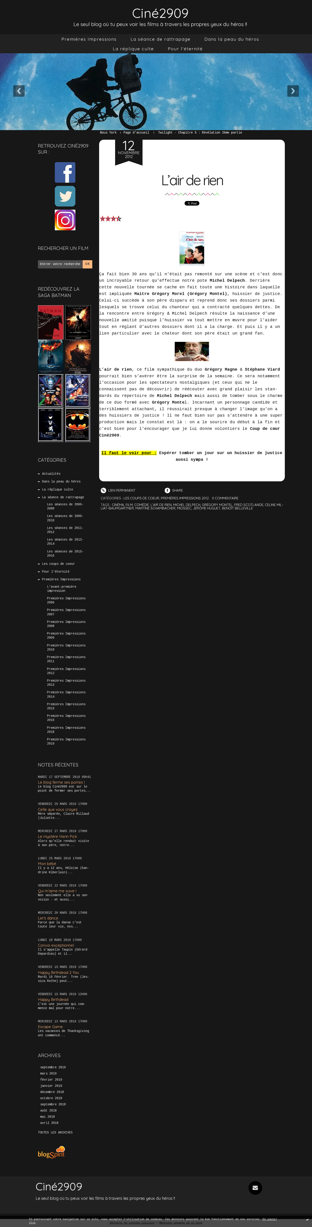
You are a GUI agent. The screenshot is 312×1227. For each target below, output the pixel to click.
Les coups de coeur (58, 564)
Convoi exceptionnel (56, 945)
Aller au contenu (23, 9)
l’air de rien (161, 505)
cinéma (118, 505)
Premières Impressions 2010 (66, 647)
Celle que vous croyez (57, 809)
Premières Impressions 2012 (66, 671)
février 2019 (51, 1080)
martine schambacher (155, 508)
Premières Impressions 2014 (66, 694)
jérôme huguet (206, 508)
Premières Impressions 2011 (66, 659)
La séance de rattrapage (160, 39)
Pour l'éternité (185, 48)
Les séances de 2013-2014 (65, 542)
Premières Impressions (89, 39)
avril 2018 (49, 1123)
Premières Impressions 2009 (66, 636)
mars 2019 (48, 1073)
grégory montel (217, 505)
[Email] (255, 1188)
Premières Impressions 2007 (66, 612)
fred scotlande (248, 505)
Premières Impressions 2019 (66, 741)
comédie (141, 505)
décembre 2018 (52, 1092)
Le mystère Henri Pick (57, 836)
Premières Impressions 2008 (66, 624)
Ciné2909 (160, 13)
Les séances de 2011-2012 (65, 530)
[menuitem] (89, 39)
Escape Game (50, 1026)
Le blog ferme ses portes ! (61, 782)
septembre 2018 (53, 1104)
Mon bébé (47, 863)
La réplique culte (133, 48)
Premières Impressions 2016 (66, 718)
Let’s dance (48, 918)
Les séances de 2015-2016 (65, 553)
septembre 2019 (53, 1067)
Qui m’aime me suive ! (57, 890)
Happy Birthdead (53, 999)
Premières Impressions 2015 (66, 706)
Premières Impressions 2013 (66, 683)
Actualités (51, 474)
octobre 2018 (51, 1098)
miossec (184, 508)
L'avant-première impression (61, 589)
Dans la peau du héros (231, 39)
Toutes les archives (55, 1132)
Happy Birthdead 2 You (58, 972)
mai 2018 (47, 1117)
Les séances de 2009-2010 (65, 518)
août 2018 (48, 1110)
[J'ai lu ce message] (307, 1219)
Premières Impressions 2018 (66, 730)
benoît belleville (237, 508)
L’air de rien (192, 180)
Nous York (108, 132)
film (129, 505)
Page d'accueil (136, 132)
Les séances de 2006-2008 (65, 506)
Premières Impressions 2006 (66, 600)
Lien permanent (121, 490)
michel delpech (186, 505)
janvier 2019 (51, 1086)
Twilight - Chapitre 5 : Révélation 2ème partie (200, 132)
